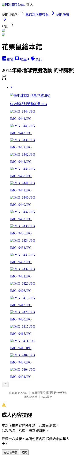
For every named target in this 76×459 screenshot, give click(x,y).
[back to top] (5, 384)
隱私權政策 (30, 396)
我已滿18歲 (10, 452)
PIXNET (23, 392)
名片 (38, 60)
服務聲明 (46, 396)
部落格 (24, 60)
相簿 (10, 60)
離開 (24, 452)
